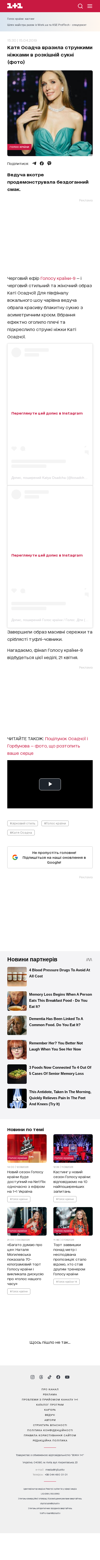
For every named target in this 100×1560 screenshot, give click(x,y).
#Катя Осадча (21, 832)
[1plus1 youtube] (67, 1377)
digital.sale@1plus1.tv (50, 1503)
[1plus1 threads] (41, 1377)
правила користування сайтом (50, 1435)
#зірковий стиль (22, 823)
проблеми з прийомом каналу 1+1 (50, 1399)
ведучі (50, 1414)
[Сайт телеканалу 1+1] (15, 6)
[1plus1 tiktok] (49, 1377)
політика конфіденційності (50, 1429)
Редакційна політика (50, 1440)
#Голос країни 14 (66, 1281)
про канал (50, 1389)
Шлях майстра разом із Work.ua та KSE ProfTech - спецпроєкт (47, 24)
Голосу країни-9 (58, 277)
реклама (50, 1394)
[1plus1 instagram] (32, 1377)
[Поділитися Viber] (49, 163)
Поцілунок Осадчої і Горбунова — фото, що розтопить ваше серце (47, 745)
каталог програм (50, 1404)
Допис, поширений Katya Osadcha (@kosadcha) (49, 478)
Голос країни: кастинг (20, 18)
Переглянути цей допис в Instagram (47, 413)
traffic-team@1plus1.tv (50, 1513)
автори (50, 1419)
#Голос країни (55, 823)
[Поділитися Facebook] (42, 163)
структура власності (50, 1424)
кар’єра (50, 1409)
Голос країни (19, 146)
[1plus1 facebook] (58, 1377)
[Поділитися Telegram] (34, 163)
